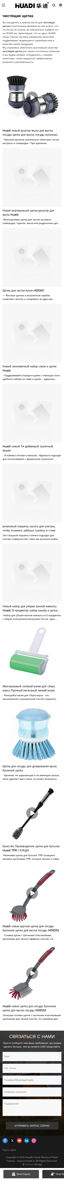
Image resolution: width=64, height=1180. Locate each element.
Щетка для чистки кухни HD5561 (24, 290)
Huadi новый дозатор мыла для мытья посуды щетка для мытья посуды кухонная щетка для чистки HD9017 (30, 133)
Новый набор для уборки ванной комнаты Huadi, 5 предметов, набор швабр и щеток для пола (30, 609)
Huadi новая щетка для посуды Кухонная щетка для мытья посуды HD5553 (29, 1008)
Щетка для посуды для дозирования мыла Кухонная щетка (30, 768)
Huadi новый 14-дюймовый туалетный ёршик (28, 448)
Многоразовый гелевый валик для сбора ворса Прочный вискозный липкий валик (29, 688)
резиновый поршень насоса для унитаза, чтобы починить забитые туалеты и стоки (29, 528)
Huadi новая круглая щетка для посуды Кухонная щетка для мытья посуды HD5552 (31, 928)
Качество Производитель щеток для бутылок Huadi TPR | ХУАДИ (31, 848)
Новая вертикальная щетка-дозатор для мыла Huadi (28, 212)
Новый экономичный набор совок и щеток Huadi (29, 368)
